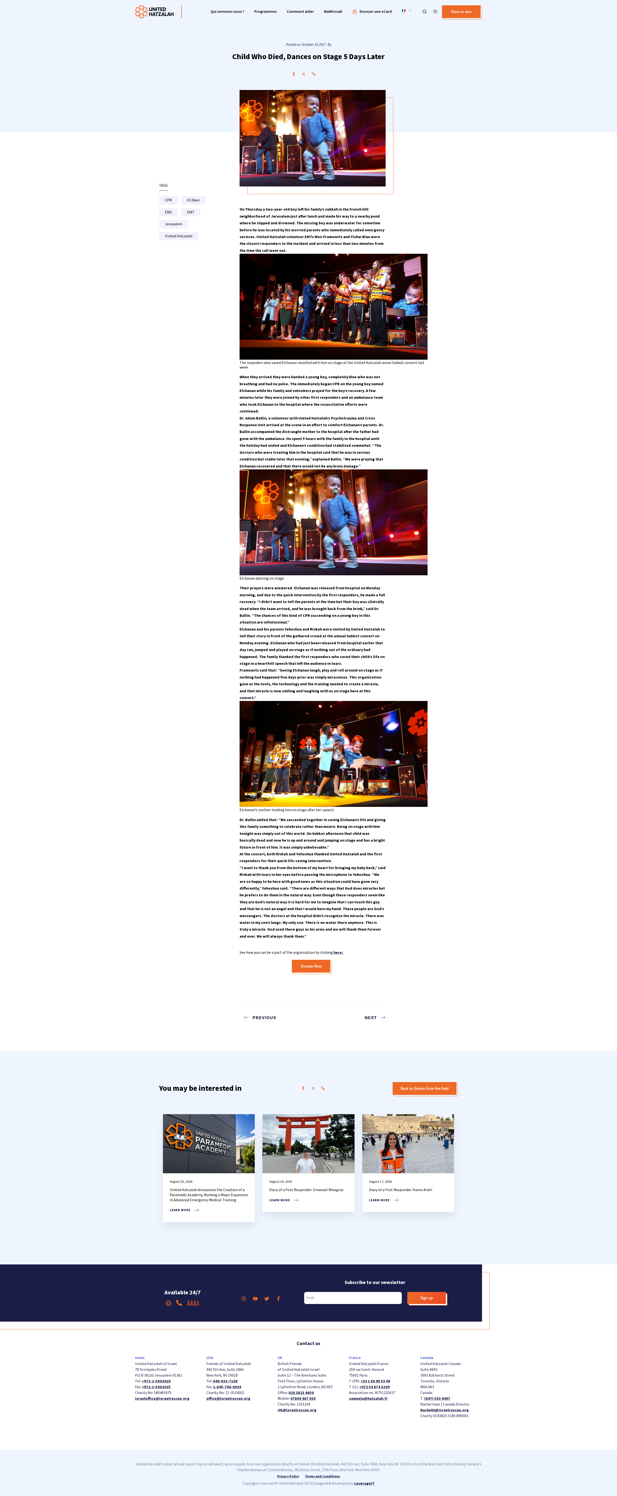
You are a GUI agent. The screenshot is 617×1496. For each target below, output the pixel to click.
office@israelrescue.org (228, 1398)
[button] (227, 12)
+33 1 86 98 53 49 (375, 1381)
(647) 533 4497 (437, 1398)
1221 (193, 1302)
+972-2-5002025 (156, 1387)
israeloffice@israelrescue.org (162, 1398)
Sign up (426, 1298)
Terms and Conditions (322, 1476)
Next (371, 1017)
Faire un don (461, 11)
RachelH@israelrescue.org (444, 1410)
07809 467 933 (303, 1398)
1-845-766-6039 (227, 1387)
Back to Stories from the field (425, 1088)
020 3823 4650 (301, 1392)
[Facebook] (293, 74)
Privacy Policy (288, 1476)
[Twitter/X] (303, 74)
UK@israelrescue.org (297, 1410)
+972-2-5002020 (156, 1381)
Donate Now (311, 966)
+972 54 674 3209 (374, 1387)
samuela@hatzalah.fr (368, 1398)
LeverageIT (364, 1483)
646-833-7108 (225, 1381)
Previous (264, 1017)
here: (339, 952)
